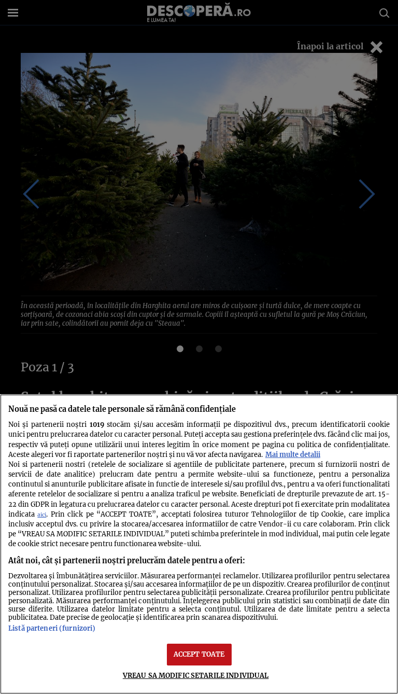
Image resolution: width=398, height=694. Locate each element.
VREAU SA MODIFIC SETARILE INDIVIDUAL (196, 675)
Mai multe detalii (292, 454)
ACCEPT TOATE (199, 654)
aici (41, 514)
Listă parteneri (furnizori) (51, 628)
